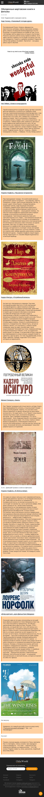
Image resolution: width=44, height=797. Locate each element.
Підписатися (31, 769)
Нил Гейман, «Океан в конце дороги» (14, 103)
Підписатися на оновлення (15, 765)
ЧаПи (31, 777)
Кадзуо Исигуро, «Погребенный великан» (15, 297)
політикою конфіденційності (30, 786)
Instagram (19, 780)
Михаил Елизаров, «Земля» (10, 400)
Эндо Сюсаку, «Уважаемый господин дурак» (16, 21)
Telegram (32, 780)
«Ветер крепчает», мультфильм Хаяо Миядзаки (17, 614)
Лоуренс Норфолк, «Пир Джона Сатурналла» (17, 193)
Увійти (27, 1)
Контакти (32, 775)
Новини (18, 775)
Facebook (6, 780)
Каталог (5, 775)
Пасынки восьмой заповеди (14, 728)
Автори (5, 777)
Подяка (18, 777)
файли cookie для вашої (24, 783)
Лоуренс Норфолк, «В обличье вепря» (14, 491)
